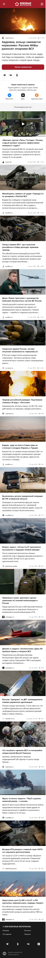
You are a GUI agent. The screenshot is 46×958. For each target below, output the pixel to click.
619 (42, 668)
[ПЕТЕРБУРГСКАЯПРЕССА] (3, 868)
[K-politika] (3, 515)
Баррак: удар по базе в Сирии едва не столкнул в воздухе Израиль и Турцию (20, 446)
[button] (4, 75)
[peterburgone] (3, 668)
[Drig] (3, 719)
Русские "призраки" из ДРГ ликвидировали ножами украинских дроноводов (22, 700)
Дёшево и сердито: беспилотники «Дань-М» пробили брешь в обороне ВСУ (22, 650)
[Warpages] (3, 617)
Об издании (7, 934)
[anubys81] (3, 162)
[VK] (28, 944)
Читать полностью (23, 67)
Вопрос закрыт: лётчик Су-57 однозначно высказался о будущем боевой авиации (21, 548)
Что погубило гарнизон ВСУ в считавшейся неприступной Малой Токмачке (22, 751)
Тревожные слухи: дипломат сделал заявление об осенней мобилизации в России (20, 600)
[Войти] (42, 4)
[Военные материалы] (23, 4)
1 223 (42, 317)
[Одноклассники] (17, 944)
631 (42, 617)
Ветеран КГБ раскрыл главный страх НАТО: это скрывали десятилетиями (22, 850)
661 (42, 566)
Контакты (27, 930)
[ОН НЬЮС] (3, 368)
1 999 (42, 266)
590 (42, 818)
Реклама (6, 930)
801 (42, 464)
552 (42, 919)
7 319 (42, 162)
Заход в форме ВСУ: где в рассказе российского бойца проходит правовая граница (20, 247)
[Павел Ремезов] (3, 266)
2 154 (42, 213)
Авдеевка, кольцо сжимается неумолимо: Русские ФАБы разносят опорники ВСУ (21, 45)
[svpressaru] (3, 38)
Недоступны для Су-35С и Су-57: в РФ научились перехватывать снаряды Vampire (22, 901)
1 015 (42, 368)
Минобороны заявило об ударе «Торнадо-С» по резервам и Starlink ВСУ (23, 195)
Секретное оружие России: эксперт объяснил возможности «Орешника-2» (20, 350)
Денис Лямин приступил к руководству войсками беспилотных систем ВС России (22, 299)
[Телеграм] (7, 944)
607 (42, 719)
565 (42, 868)
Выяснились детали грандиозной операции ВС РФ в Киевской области (22, 497)
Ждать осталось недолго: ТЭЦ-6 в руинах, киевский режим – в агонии (21, 799)
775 (42, 515)
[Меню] (4, 4)
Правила (27, 934)
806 (42, 413)
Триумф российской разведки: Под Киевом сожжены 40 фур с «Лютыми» (22, 401)
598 (42, 767)
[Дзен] (38, 944)
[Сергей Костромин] (3, 213)
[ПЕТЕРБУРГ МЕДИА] (3, 566)
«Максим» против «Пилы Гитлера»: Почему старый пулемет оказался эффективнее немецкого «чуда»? (22, 143)
